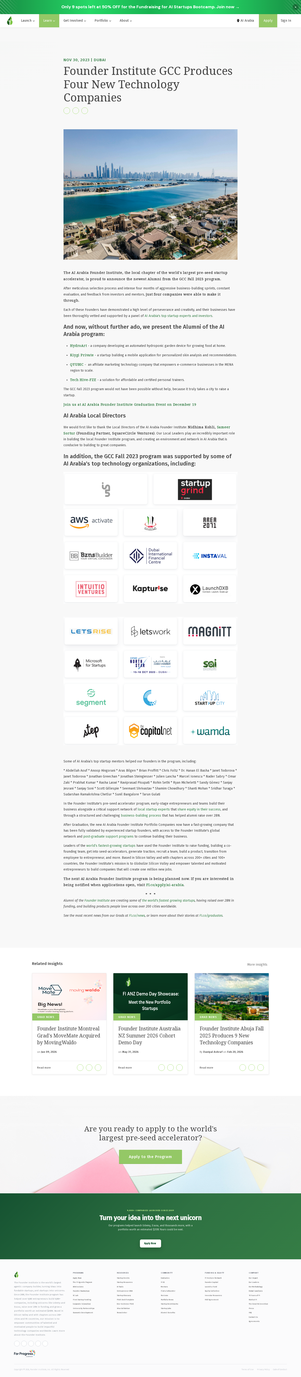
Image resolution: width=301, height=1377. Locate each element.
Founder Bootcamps (81, 1291)
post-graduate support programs (108, 836)
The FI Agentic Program (82, 1282)
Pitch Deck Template (125, 1300)
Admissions (78, 1287)
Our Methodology (256, 1287)
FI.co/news (137, 916)
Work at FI (253, 1300)
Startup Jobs (166, 1308)
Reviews (164, 1295)
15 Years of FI (254, 1295)
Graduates (165, 1278)
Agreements (254, 1321)
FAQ (250, 1313)
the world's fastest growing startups (168, 901)
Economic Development (83, 1313)
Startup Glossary (124, 1295)
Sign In (286, 21)
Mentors (164, 1287)
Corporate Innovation (82, 1304)
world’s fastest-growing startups (110, 846)
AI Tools (120, 1287)
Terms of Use (247, 1369)
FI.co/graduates (210, 916)
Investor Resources (213, 1295)
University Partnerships (84, 1308)
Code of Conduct (280, 1369)
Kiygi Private (82, 355)
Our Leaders (254, 1282)
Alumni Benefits (168, 1313)
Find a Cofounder (168, 1291)
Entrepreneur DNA (125, 1291)
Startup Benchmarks (169, 1304)
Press (251, 1308)
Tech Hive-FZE (83, 379)
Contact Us (253, 1317)
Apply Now (77, 1278)
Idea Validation (123, 1308)
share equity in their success (199, 809)
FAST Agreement (211, 1300)
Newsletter (122, 1313)
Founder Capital (211, 1282)
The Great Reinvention (258, 1304)
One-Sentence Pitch (125, 1304)
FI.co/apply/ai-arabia (165, 885)
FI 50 (163, 1282)
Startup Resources (125, 1282)
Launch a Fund (211, 1287)
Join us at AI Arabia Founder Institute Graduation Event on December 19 (129, 404)
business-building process (141, 816)
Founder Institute (97, 901)
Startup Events (123, 1278)
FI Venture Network (213, 1278)
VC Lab (75, 1295)
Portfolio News (167, 1300)
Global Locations (256, 1291)
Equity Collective (212, 1291)
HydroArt (78, 345)
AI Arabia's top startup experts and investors (178, 316)
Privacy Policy (263, 1369)
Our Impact (253, 1278)
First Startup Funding (82, 1300)
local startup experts (154, 809)
